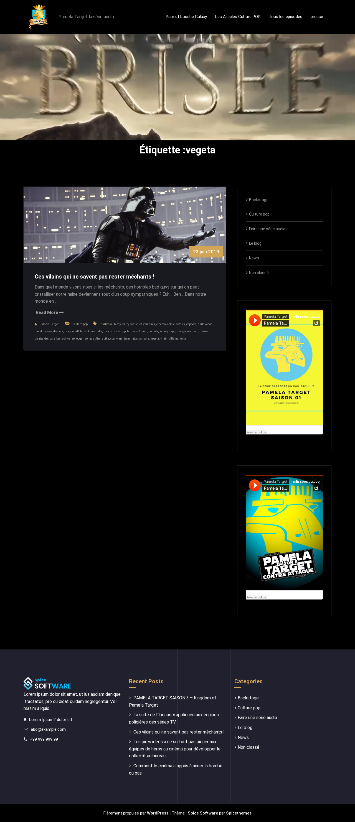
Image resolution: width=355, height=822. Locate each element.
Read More (47, 312)
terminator (130, 338)
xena (183, 338)
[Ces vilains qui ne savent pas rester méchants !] (124, 230)
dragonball (72, 331)
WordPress (157, 813)
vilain (164, 338)
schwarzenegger (72, 338)
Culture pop (80, 324)
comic (171, 324)
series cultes (93, 338)
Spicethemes (239, 813)
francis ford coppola (116, 331)
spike (105, 338)
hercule (153, 331)
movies (204, 331)
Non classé (259, 272)
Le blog (255, 243)
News (254, 258)
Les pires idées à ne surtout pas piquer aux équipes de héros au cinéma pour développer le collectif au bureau (174, 748)
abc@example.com (48, 729)
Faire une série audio (267, 229)
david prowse (43, 331)
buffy (117, 324)
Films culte (95, 331)
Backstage (258, 200)
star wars (116, 338)
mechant (192, 331)
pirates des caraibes (48, 338)
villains (173, 338)
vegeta (155, 338)
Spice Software (203, 813)
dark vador (205, 324)
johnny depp (167, 331)
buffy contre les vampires (138, 324)
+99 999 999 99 (44, 739)
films (83, 331)
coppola (191, 324)
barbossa (107, 324)
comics (180, 324)
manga (181, 331)
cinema (161, 324)
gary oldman (139, 331)
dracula (58, 331)
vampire (144, 338)
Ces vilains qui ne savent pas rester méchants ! (94, 276)
